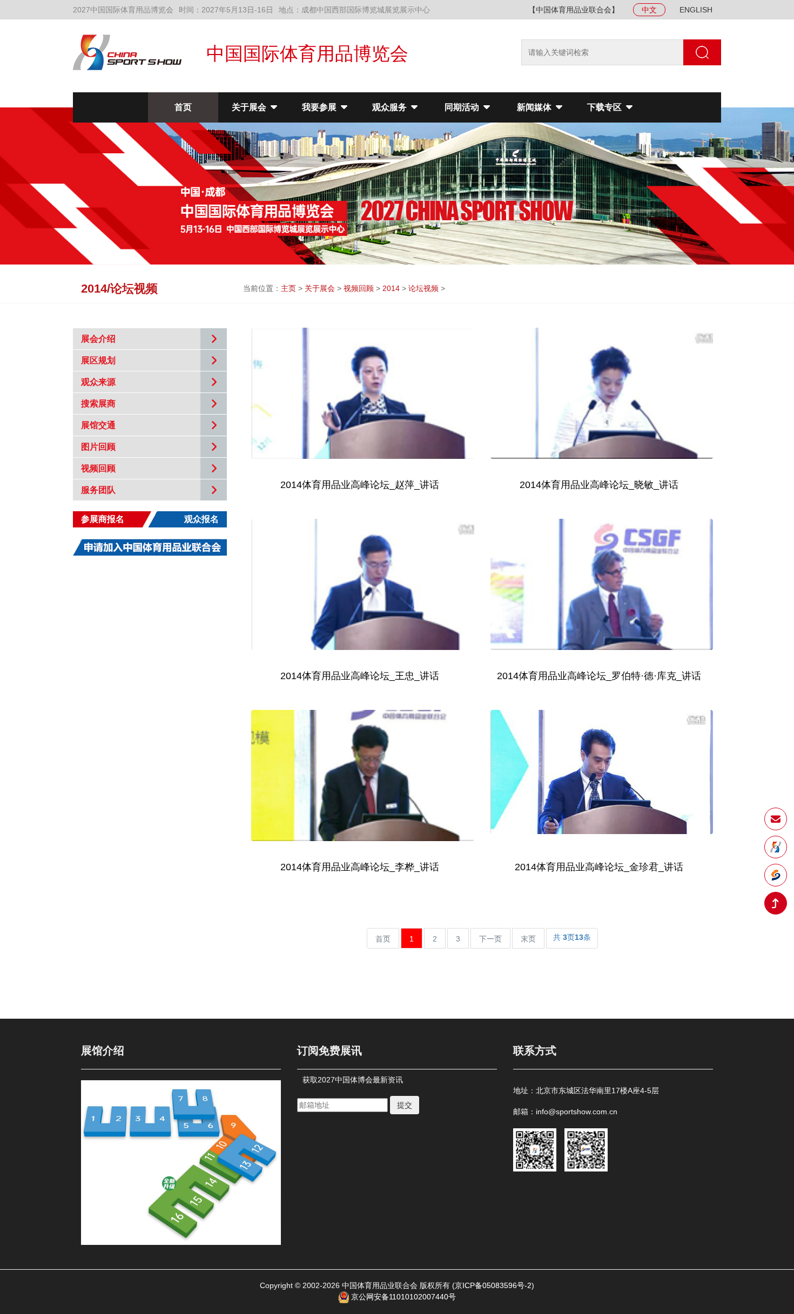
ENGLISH (695, 9)
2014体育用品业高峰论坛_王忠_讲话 (359, 675)
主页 (288, 288)
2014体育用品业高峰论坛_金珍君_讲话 (599, 867)
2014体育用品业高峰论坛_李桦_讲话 (359, 867)
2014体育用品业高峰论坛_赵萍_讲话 (359, 484)
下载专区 (605, 107)
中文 (649, 9)
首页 (183, 107)
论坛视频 (423, 288)
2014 (391, 288)
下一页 (490, 938)
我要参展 (320, 107)
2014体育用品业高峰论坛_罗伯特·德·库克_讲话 (599, 675)
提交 (404, 1105)
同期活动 (463, 107)
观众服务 (390, 107)
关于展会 (250, 107)
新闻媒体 (535, 107)
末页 (528, 938)
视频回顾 (359, 288)
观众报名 (201, 519)
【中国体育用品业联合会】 (573, 9)
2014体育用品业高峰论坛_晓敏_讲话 (599, 484)
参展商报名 (102, 519)
